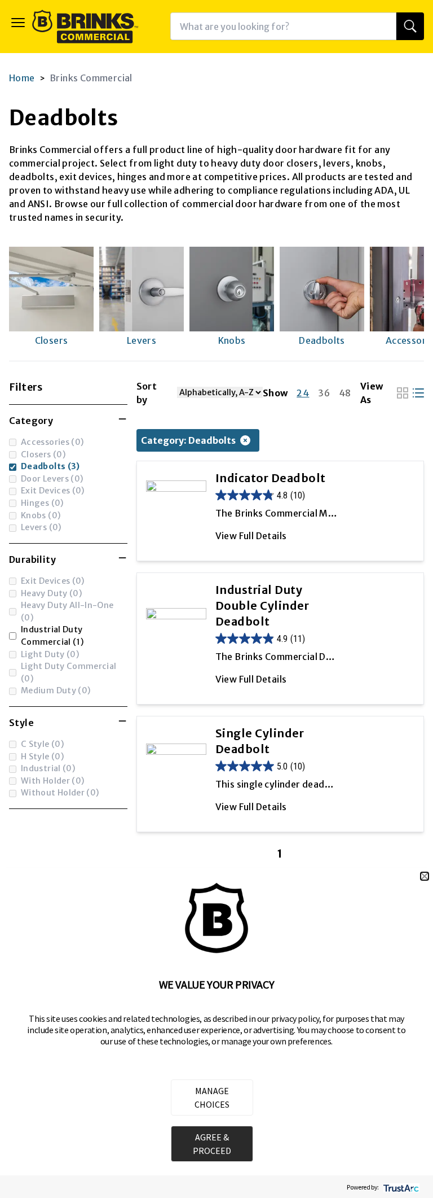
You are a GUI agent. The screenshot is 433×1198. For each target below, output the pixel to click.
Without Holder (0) (60, 793)
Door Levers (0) (52, 479)
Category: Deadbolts (188, 440)
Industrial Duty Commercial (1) (52, 635)
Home (22, 78)
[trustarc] (400, 1187)
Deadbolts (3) (50, 466)
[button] (424, 876)
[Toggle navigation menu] (18, 23)
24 (303, 393)
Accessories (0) (52, 442)
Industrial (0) (48, 768)
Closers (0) (43, 454)
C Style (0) (42, 744)
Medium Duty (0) (56, 690)
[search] (410, 26)
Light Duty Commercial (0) (69, 672)
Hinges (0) (42, 503)
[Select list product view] (418, 393)
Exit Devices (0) (53, 491)
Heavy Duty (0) (51, 593)
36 (324, 393)
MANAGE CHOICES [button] (212, 1097)
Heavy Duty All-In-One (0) (67, 611)
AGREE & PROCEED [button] (212, 1143)
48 (345, 393)
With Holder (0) (53, 781)
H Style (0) (42, 756)
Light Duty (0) (50, 654)
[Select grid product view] (402, 393)
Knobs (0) (41, 515)
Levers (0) (41, 527)
